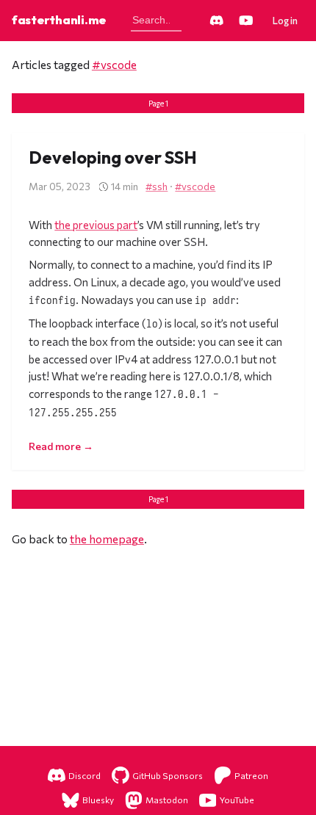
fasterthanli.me (59, 19)
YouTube (237, 799)
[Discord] (216, 20)
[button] (286, 20)
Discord (84, 775)
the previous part (95, 224)
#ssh (157, 186)
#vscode (114, 64)
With (41, 224)
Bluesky (98, 799)
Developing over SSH (113, 157)
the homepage (107, 539)
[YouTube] (246, 20)
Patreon (251, 775)
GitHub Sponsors (167, 775)
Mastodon (167, 799)
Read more (56, 446)
